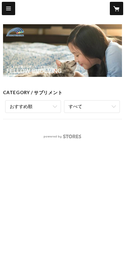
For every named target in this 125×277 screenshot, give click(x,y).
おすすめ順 (21, 106)
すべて (75, 106)
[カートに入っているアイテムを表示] (116, 8)
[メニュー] (8, 8)
